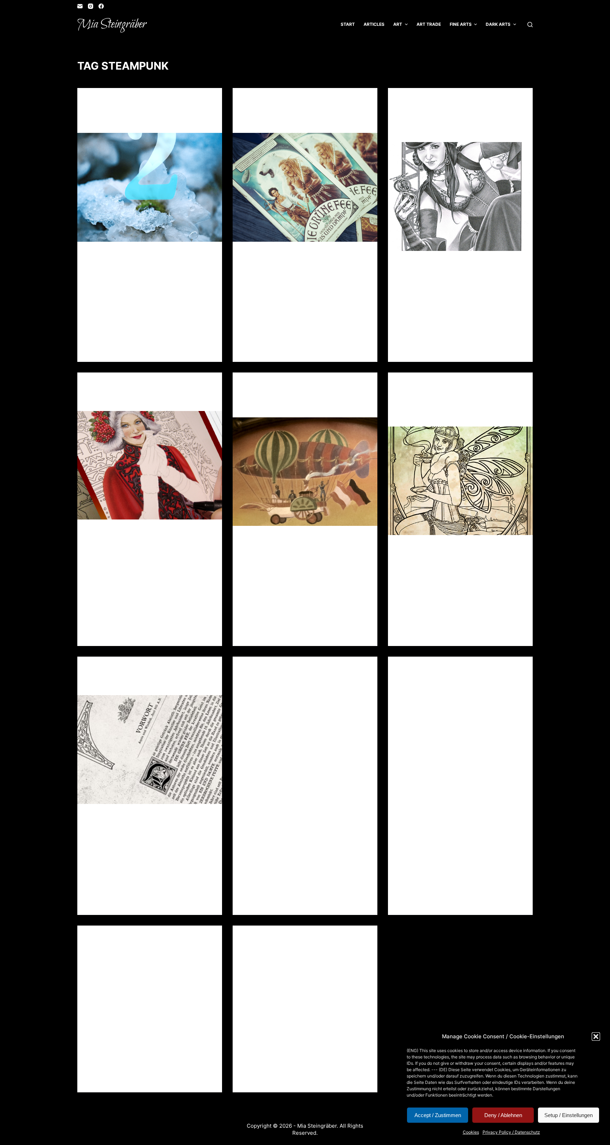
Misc (293, 101)
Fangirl (252, 386)
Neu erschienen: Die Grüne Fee (147, 683)
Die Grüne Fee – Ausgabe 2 (293, 121)
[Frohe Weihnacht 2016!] (149, 465)
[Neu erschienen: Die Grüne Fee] (149, 749)
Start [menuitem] (348, 24)
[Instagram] (90, 6)
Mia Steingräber (111, 24)
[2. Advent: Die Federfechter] (305, 471)
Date (427, 386)
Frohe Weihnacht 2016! (134, 399)
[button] (595, 1036)
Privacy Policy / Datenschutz (511, 1132)
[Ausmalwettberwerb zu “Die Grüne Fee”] (460, 481)
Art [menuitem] (397, 24)
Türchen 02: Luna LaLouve (140, 121)
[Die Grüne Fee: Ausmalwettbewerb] (460, 196)
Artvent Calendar (110, 101)
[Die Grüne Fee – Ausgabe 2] (305, 187)
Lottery (464, 101)
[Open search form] (530, 24)
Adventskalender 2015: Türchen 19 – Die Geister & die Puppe (456, 692)
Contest (409, 101)
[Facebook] (101, 6)
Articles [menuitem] (374, 24)
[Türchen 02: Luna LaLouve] (149, 187)
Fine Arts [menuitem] (461, 24)
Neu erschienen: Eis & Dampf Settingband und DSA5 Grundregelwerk (298, 961)
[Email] (80, 6)
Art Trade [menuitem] (429, 24)
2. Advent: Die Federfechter (298, 405)
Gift (248, 101)
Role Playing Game (110, 108)
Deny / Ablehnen (503, 1115)
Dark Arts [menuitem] (498, 24)
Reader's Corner (188, 101)
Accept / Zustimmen (437, 1115)
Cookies (471, 1132)
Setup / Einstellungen (568, 1115)
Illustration (151, 101)
